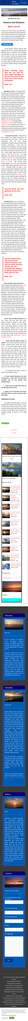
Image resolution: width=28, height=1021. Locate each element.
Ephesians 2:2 (18, 154)
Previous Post (14, 429)
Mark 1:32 (8, 84)
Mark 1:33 (8, 195)
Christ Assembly (15, 2)
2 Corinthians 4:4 (10, 158)
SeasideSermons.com (10, 996)
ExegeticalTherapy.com (9, 1000)
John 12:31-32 (6, 161)
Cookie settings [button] (5, 1018)
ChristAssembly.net (11, 983)
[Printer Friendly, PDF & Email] (5, 423)
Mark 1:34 (8, 276)
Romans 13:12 (5, 337)
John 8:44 (22, 357)
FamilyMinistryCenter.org (10, 989)
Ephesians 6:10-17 (20, 335)
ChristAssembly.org (11, 981)
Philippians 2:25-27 (7, 122)
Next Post (14, 432)
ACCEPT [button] (11, 1017)
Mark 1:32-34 (14, 26)
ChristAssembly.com (9, 985)
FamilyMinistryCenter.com (10, 991)
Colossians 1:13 (20, 174)
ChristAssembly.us (10, 987)
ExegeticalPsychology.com (9, 998)
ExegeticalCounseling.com (9, 1002)
